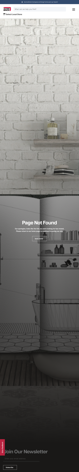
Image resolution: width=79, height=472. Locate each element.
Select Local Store (13, 14)
